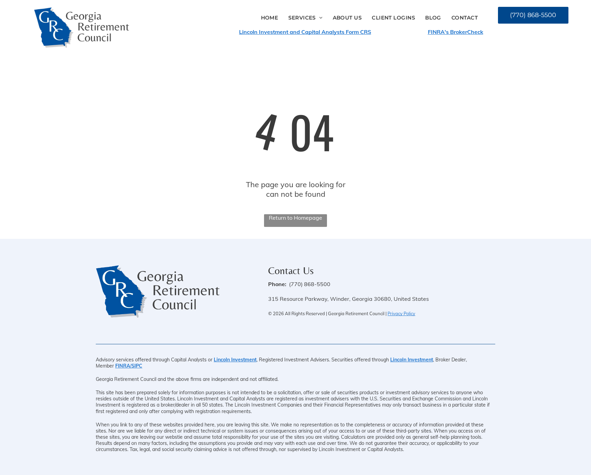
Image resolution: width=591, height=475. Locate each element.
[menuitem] (270, 18)
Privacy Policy (401, 313)
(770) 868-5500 (309, 284)
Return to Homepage (295, 217)
